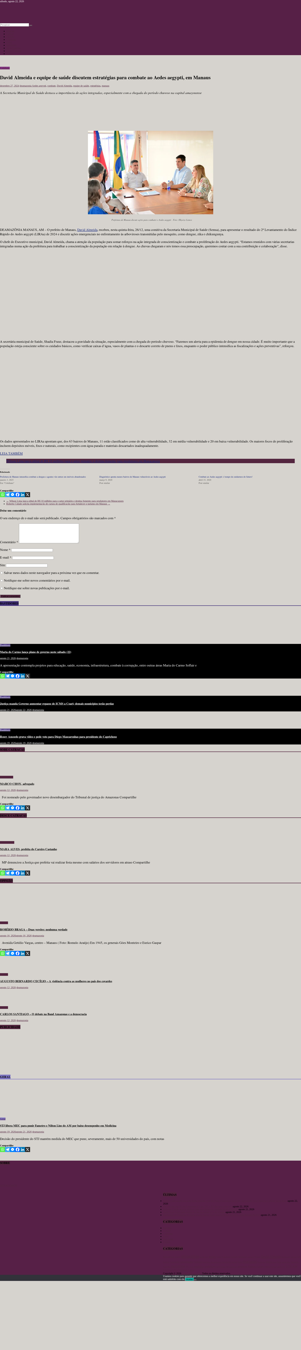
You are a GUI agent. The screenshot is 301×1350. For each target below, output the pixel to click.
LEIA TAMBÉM (11, 453)
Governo (198, 1262)
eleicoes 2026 (296, 1257)
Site (2, 565)
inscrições (226, 1262)
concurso (250, 1257)
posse (191, 1267)
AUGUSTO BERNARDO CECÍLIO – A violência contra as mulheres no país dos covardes (56, 981)
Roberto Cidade (256, 1266)
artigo (212, 1256)
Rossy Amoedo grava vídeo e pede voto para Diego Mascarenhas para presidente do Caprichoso (58, 736)
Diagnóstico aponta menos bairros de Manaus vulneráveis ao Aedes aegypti (132, 476)
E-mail (5, 557)
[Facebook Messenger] (12, 494)
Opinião (10, 36)
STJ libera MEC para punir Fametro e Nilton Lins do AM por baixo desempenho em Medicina (58, 1125)
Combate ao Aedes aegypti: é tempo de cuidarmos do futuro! (226, 476)
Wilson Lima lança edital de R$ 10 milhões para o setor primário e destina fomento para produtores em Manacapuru (83, 461)
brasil (219, 1257)
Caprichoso (226, 1257)
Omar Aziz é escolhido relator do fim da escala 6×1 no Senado (194, 1212)
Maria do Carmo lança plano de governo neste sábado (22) (35, 652)
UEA (175, 1270)
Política (10, 53)
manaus (105, 85)
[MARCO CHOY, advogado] (9, 771)
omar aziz (286, 1262)
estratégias (95, 85)
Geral (9, 42)
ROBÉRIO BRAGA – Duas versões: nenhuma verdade (33, 929)
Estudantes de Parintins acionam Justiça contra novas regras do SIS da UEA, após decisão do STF (211, 1215)
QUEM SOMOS (8, 1185)
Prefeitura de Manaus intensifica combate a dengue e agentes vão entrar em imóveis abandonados (43, 476)
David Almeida (64, 85)
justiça (234, 1262)
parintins (178, 1266)
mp (264, 1262)
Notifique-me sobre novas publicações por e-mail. (37, 588)
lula (240, 1261)
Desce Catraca (7, 842)
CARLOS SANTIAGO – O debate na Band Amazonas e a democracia (43, 1014)
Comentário (9, 542)
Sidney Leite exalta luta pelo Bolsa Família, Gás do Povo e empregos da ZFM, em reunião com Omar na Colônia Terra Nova (225, 1200)
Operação (295, 1262)
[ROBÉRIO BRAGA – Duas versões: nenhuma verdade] (30, 917)
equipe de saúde (81, 85)
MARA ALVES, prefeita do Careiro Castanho (28, 849)
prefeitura (210, 1266)
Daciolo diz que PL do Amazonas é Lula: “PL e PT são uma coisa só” (197, 1206)
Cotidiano (11, 39)
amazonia (204, 1257)
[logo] (8, 1182)
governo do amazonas (212, 1262)
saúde (279, 1267)
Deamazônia (285, 1257)
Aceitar (189, 1279)
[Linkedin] (22, 494)
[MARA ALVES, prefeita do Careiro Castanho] (9, 837)
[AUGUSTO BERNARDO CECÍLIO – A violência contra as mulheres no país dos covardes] (10, 969)
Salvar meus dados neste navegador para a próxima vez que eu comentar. (51, 572)
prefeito (199, 1266)
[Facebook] (17, 494)
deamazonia (26, 85)
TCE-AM (291, 1266)
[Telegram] (7, 494)
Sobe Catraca (6, 777)
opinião (166, 1266)
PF (187, 1267)
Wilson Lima (186, 1270)
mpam (269, 1262)
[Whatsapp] (2, 494)
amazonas (190, 1256)
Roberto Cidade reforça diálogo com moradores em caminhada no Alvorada (200, 1209)
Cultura (10, 34)
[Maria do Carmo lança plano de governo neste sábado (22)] (30, 640)
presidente (242, 1266)
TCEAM (167, 1270)
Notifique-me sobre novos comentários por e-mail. (37, 580)
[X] (27, 494)
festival (166, 1262)
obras (274, 1262)
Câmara (257, 1257)
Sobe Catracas (13, 48)
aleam (177, 1257)
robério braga (270, 1266)
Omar (279, 1262)
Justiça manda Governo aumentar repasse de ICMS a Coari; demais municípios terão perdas (57, 703)
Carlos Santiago (239, 1257)
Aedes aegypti (39, 85)
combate (51, 85)
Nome (5, 549)
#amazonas (168, 1256)
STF (283, 1267)
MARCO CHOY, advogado (17, 784)
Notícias (10, 31)
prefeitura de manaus (226, 1266)
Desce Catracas (13, 50)
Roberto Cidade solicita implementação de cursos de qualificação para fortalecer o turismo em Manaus (58, 503)
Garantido (175, 1262)
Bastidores (11, 45)
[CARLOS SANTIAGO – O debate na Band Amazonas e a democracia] (10, 1002)
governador (186, 1261)
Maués (259, 1262)
